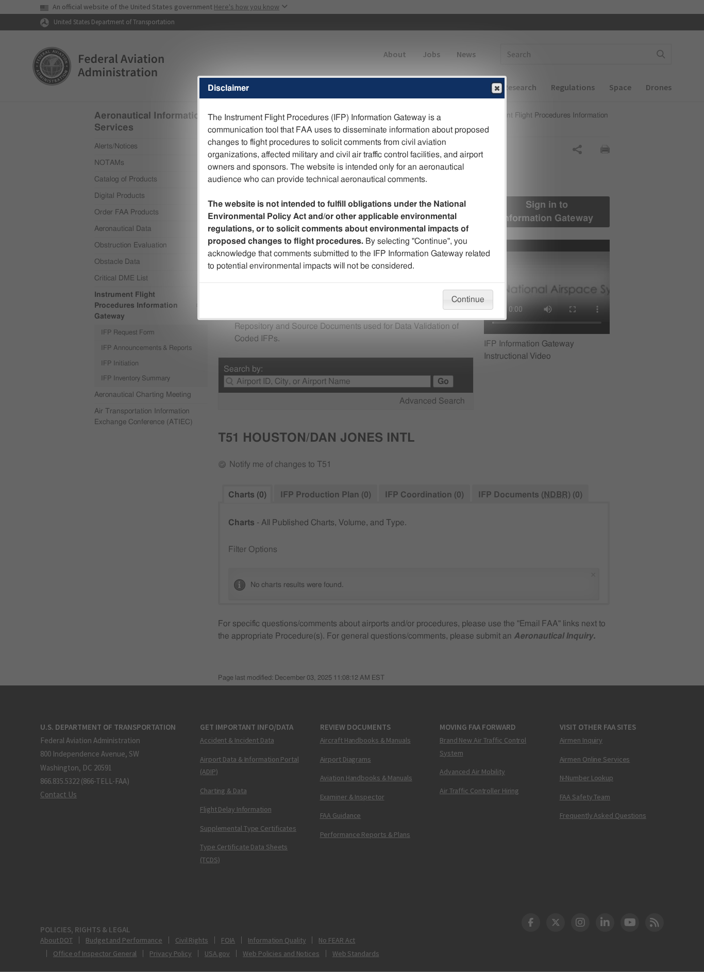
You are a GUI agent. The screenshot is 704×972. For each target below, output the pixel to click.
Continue (467, 299)
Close (497, 88)
